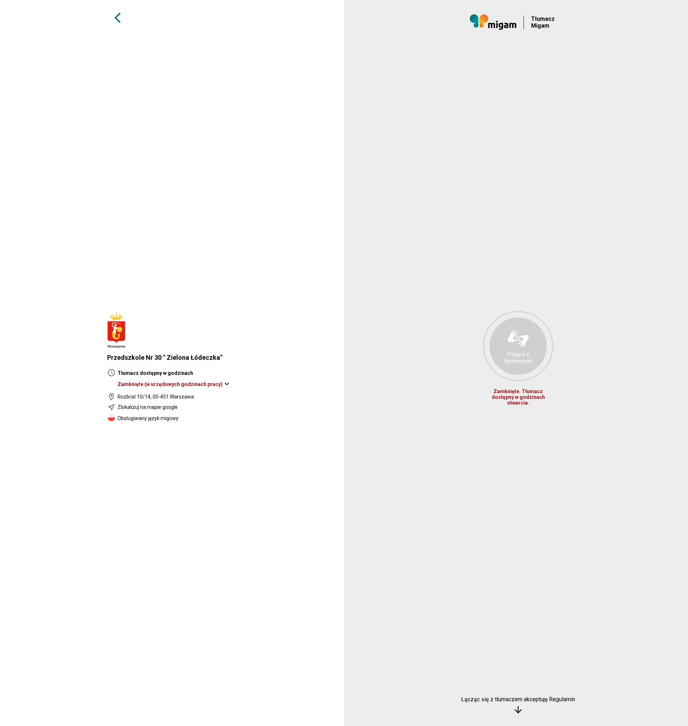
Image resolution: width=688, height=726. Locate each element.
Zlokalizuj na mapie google (148, 407)
